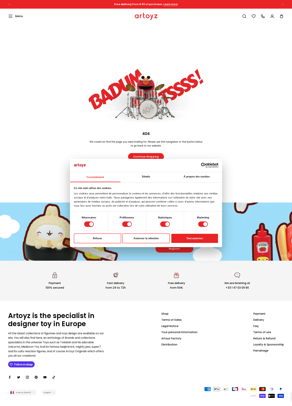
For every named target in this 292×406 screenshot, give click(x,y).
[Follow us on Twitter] (18, 377)
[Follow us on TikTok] (53, 377)
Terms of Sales (171, 320)
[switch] (127, 224)
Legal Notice (169, 326)
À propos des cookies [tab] (197, 176)
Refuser (97, 238)
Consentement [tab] (95, 177)
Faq (255, 326)
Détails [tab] (146, 176)
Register (174, 248)
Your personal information (179, 332)
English (47, 392)
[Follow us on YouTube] (45, 377)
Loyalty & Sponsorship (268, 344)
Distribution (169, 344)
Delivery (258, 320)
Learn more (170, 4)
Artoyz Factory (171, 338)
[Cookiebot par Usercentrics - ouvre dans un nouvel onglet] (203, 165)
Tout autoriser (194, 238)
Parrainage (260, 351)
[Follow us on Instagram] (27, 377)
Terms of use (262, 332)
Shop (164, 314)
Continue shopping (146, 156)
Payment (259, 314)
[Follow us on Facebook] (9, 377)
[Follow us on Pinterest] (36, 377)
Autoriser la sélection (146, 238)
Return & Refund (264, 338)
